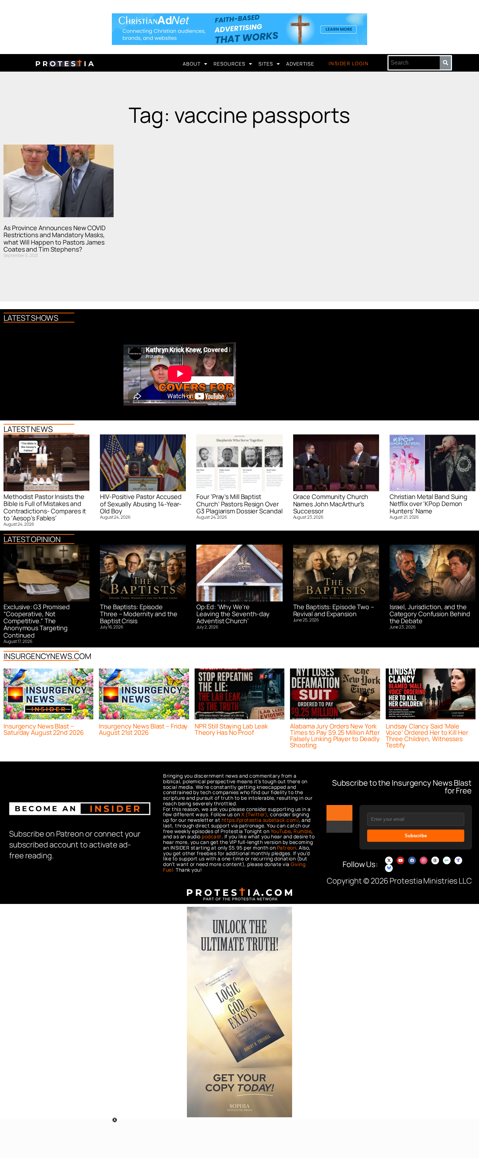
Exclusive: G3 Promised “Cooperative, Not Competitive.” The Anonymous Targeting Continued (37, 621)
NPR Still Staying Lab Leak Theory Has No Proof (231, 729)
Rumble (302, 831)
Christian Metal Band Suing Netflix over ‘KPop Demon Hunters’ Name (428, 503)
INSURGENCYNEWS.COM (47, 656)
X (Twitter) (254, 814)
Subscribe (416, 835)
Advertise (300, 63)
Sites (265, 63)
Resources (229, 63)
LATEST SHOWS (31, 318)
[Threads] (435, 860)
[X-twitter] (389, 860)
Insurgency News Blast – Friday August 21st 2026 (143, 729)
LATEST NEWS (28, 429)
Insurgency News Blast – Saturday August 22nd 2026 (44, 729)
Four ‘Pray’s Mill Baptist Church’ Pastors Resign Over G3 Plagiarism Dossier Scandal (239, 503)
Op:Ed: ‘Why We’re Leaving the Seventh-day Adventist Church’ (233, 614)
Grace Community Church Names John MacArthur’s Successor (331, 503)
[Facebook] (412, 860)
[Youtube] (400, 860)
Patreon (286, 847)
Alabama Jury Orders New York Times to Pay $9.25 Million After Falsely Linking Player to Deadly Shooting (335, 735)
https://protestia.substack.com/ (260, 820)
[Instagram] (423, 860)
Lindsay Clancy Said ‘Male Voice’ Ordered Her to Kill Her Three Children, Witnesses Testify (427, 735)
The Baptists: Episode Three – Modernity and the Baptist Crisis (138, 614)
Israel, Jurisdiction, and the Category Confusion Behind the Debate (430, 614)
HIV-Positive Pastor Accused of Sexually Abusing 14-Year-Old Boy (141, 503)
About (192, 63)
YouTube (281, 831)
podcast (212, 836)
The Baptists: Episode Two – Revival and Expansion (333, 610)
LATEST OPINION (32, 539)
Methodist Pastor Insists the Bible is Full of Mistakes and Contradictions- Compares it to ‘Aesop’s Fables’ (45, 507)
